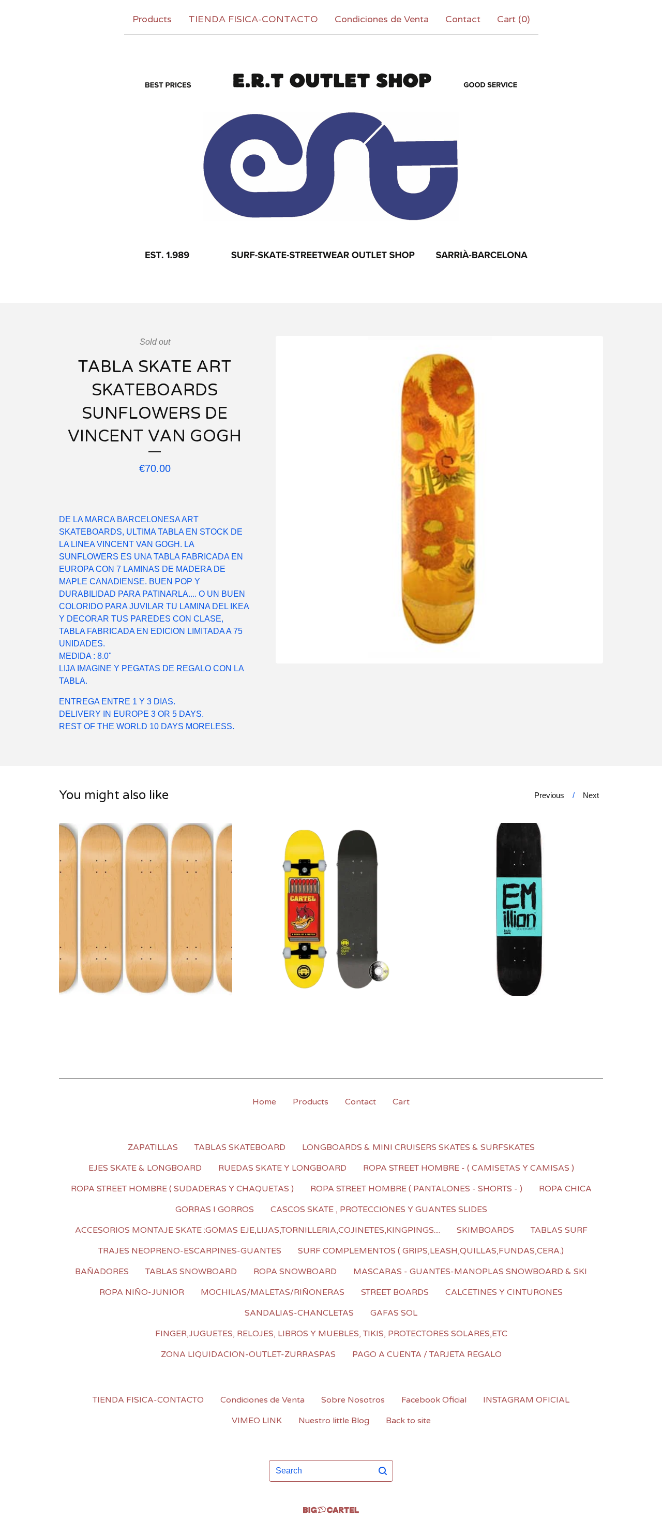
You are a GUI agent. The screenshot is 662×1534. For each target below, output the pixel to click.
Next (591, 795)
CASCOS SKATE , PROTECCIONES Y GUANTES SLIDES (378, 1209)
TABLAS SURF (559, 1230)
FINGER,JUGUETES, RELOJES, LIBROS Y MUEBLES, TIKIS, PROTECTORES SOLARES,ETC (331, 1334)
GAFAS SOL (393, 1313)
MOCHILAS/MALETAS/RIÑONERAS (272, 1292)
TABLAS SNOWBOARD (191, 1271)
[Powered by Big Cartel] (331, 1509)
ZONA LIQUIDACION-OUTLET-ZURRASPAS (248, 1354)
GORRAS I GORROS (214, 1209)
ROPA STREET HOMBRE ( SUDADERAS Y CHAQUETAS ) (182, 1189)
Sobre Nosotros (353, 1400)
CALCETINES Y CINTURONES (504, 1292)
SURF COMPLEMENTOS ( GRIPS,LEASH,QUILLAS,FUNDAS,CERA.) (431, 1251)
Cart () (513, 19)
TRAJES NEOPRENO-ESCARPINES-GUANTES (189, 1251)
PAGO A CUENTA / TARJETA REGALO (427, 1354)
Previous (549, 795)
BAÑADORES (102, 1271)
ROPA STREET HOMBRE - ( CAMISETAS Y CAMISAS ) (468, 1168)
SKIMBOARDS (485, 1230)
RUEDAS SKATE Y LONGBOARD (282, 1168)
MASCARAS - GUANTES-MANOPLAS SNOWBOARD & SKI (470, 1271)
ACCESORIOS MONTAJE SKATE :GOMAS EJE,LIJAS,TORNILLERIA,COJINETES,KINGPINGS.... (257, 1230)
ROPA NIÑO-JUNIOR (141, 1292)
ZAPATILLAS (153, 1147)
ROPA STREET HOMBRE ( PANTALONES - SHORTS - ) (416, 1189)
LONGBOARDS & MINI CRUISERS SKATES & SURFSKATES (418, 1147)
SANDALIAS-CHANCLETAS (299, 1313)
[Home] (331, 166)
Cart (401, 1102)
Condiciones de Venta (382, 19)
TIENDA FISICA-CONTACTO (253, 19)
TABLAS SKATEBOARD (239, 1147)
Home (264, 1102)
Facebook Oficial (434, 1400)
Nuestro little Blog (333, 1420)
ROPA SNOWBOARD (295, 1271)
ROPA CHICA (565, 1189)
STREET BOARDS (395, 1292)
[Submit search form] (383, 1471)
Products (152, 19)
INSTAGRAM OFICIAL (526, 1400)
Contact (462, 19)
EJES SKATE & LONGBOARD (145, 1168)
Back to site (408, 1420)
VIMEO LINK (257, 1420)
